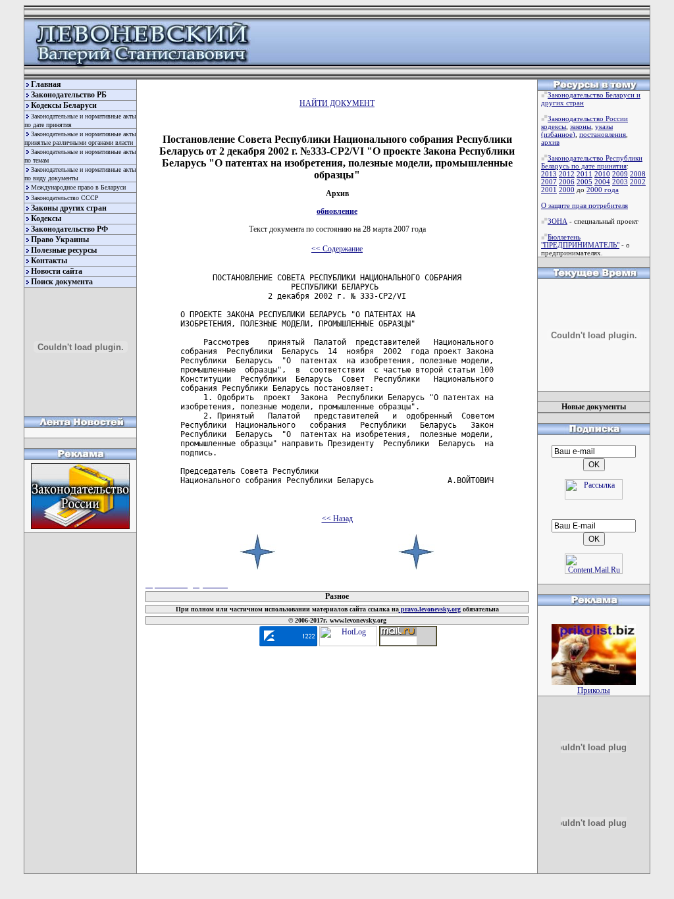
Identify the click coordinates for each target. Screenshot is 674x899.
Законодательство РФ (69, 229)
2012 (567, 174)
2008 (638, 174)
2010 (602, 174)
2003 (620, 182)
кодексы (553, 126)
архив (550, 142)
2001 (549, 189)
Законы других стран (69, 208)
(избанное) (558, 134)
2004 (602, 182)
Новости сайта (56, 271)
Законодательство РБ (69, 94)
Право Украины (60, 239)
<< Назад (337, 518)
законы (580, 126)
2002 (638, 182)
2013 (549, 174)
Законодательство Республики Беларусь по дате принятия (591, 162)
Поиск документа (62, 281)
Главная (46, 84)
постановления (602, 134)
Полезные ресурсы (64, 250)
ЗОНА (557, 221)
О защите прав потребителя (584, 205)
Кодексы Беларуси (64, 105)
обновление (337, 211)
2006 (567, 182)
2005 (584, 182)
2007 (549, 182)
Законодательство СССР (65, 197)
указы (604, 126)
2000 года (602, 189)
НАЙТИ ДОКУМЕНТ (337, 103)
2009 (620, 174)
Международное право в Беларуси (78, 187)
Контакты (49, 260)
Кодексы (46, 218)
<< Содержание (337, 248)
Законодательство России (588, 118)
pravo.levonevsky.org (430, 609)
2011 (584, 174)
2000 (567, 189)
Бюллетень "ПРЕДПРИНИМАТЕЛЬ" (580, 241)
